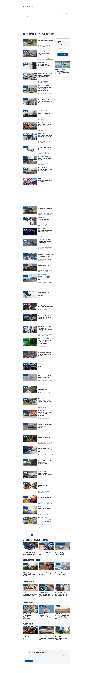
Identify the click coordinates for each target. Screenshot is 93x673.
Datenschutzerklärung (57, 669)
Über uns (67, 669)
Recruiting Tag (43, 10)
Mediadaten (62, 670)
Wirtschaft (51, 10)
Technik (25, 10)
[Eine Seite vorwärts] (44, 535)
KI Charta (68, 670)
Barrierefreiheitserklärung (48, 669)
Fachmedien (59, 10)
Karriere (31, 10)
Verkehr (36, 16)
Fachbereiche (31, 16)
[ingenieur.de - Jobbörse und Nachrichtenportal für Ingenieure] (28, 7)
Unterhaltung (66, 10)
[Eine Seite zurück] (24, 535)
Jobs (37, 10)
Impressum (41, 669)
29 (41, 535)
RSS (65, 670)
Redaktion (63, 669)
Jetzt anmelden (29, 660)
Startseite (24, 16)
